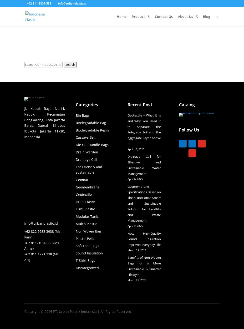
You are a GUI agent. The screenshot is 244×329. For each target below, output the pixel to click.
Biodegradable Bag (91, 123)
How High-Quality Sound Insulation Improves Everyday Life (144, 239)
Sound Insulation (89, 253)
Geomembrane (88, 187)
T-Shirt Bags (85, 260)
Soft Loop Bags (87, 245)
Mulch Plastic (86, 224)
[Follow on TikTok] (211, 143)
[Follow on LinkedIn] (183, 143)
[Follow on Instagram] (202, 143)
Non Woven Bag (88, 231)
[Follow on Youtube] (192, 153)
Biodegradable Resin (92, 130)
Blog (206, 17)
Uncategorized (87, 268)
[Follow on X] (183, 153)
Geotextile (84, 194)
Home (122, 17)
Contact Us (164, 17)
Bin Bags (83, 115)
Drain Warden (87, 152)
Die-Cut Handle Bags (92, 144)
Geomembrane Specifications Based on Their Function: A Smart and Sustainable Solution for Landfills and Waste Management (144, 203)
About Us (185, 17)
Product (138, 17)
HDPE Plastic (86, 202)
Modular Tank (87, 216)
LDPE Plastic (85, 209)
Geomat (82, 179)
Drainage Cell (86, 159)
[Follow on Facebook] (192, 143)
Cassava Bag (86, 137)
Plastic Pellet (86, 238)
